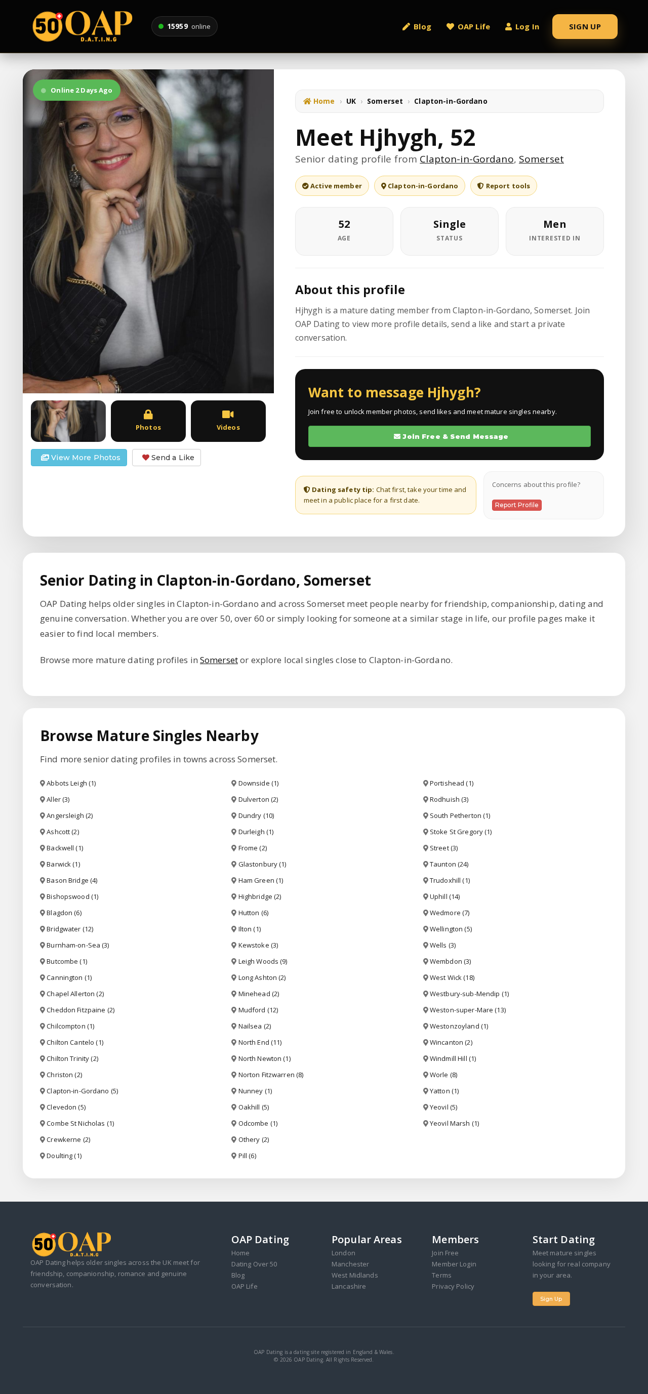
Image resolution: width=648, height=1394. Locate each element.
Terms (442, 1275)
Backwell (65, 847)
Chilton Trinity (72, 1058)
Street (444, 847)
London (343, 1252)
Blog (422, 26)
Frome (252, 847)
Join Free (445, 1252)
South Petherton (460, 815)
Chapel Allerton (75, 993)
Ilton (249, 928)
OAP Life (474, 26)
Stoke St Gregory (461, 831)
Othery (253, 1139)
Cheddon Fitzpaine (80, 1009)
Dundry (256, 815)
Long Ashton (262, 977)
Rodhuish (449, 799)
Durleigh (256, 831)
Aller (58, 799)
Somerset (385, 101)
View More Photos (84, 457)
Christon (64, 1074)
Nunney (255, 1090)
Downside (258, 783)
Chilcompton (70, 1026)
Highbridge (259, 896)
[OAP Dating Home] (84, 26)
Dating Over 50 (254, 1263)
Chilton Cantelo (75, 1042)
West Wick (452, 977)
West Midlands (355, 1275)
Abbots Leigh (71, 783)
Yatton (444, 1090)
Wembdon (450, 961)
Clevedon (66, 1107)
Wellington (451, 928)
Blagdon (64, 912)
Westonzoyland (459, 1026)
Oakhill (253, 1107)
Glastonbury (262, 864)
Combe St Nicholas (80, 1123)
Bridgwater (70, 928)
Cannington (69, 977)
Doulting (64, 1155)
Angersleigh (70, 815)
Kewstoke (258, 945)
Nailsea (254, 1026)
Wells (443, 945)
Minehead (258, 993)
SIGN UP (585, 26)
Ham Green (261, 880)
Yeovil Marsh (454, 1123)
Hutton (253, 912)
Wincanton (451, 1042)
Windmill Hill (453, 1058)
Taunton (449, 864)
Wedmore (449, 912)
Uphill (445, 896)
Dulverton (258, 799)
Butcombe (67, 961)
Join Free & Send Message (454, 436)
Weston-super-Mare (468, 1009)
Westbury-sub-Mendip (469, 993)
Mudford (258, 1009)
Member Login (454, 1263)
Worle (443, 1074)
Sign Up (551, 1298)
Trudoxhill (450, 880)
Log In (527, 26)
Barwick (63, 864)
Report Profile (517, 505)
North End (260, 1042)
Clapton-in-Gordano (466, 159)
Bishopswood (72, 896)
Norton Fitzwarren (271, 1074)
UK (351, 101)
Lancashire (349, 1286)
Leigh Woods (263, 961)
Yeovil (443, 1107)
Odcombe (257, 1123)
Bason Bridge (72, 880)
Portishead (451, 783)
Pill (247, 1155)
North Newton (264, 1058)
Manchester (350, 1263)
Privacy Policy (453, 1286)
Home (323, 101)
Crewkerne (68, 1139)
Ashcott (62, 831)
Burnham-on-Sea (78, 945)
